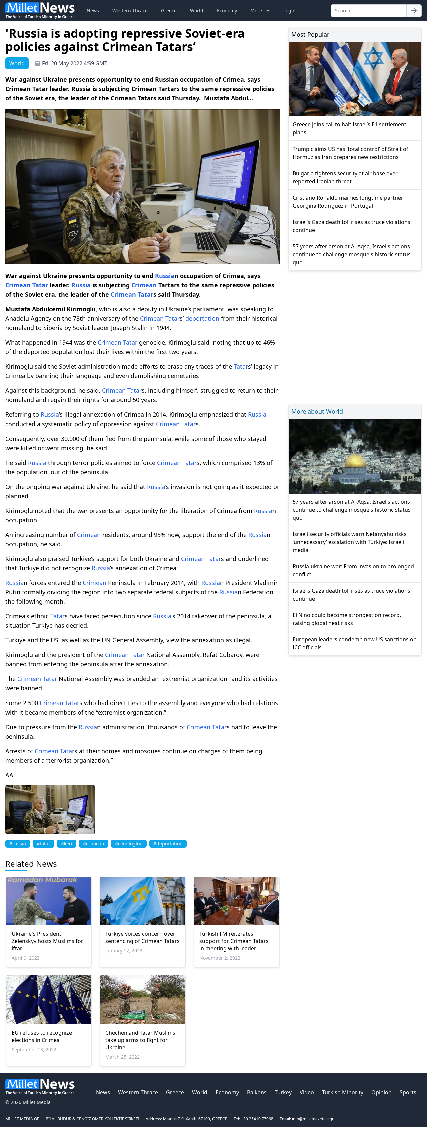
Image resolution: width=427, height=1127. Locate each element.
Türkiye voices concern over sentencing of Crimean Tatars (142, 937)
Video (307, 1092)
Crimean (18, 285)
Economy (227, 10)
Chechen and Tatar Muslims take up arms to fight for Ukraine (140, 1040)
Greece (169, 10)
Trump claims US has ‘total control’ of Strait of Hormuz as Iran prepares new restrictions (350, 153)
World (196, 10)
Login (289, 10)
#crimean (93, 843)
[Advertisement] (355, 336)
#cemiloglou (129, 843)
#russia (17, 843)
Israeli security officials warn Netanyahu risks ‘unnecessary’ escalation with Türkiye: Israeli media (350, 542)
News (93, 10)
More (256, 10)
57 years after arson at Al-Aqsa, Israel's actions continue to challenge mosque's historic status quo (352, 254)
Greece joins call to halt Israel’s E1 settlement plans (349, 128)
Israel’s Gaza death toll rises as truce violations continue (351, 226)
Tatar (40, 285)
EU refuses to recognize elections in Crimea (42, 1036)
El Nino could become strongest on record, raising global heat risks (347, 619)
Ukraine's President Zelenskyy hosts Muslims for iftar (47, 941)
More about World (317, 411)
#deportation (168, 843)
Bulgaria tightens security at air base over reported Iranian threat (345, 177)
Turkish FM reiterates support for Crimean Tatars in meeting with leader (234, 941)
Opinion (381, 1092)
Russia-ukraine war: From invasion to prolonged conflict (353, 570)
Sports (408, 1092)
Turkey (283, 1092)
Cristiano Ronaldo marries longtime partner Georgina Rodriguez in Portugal (348, 201)
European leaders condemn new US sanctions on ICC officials (355, 643)
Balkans (257, 1092)
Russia (164, 276)
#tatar (43, 843)
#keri (66, 843)
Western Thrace (130, 10)
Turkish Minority (342, 1092)
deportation (202, 318)
